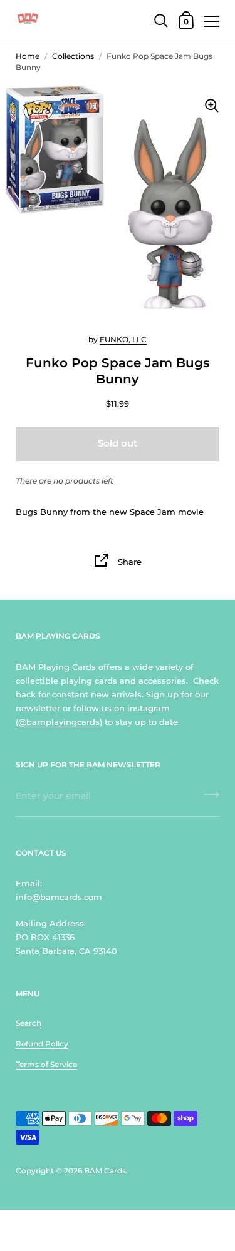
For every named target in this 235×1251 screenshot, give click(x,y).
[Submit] (211, 798)
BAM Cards (105, 1170)
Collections (73, 56)
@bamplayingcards (59, 722)
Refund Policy (42, 1043)
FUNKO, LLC (123, 339)
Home (27, 56)
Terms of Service (46, 1064)
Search (28, 1023)
